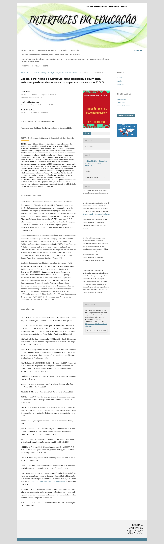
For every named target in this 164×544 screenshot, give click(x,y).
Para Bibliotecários (123, 106)
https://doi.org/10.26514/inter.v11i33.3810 (40, 121)
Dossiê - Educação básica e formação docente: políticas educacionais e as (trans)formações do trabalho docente (65, 60)
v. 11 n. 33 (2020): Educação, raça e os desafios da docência (58, 73)
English (119, 78)
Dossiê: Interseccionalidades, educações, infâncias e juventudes (51, 55)
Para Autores (121, 102)
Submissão (74, 50)
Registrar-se (114, 6)
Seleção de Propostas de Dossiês (52, 50)
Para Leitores (121, 99)
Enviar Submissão (126, 116)
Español (119, 81)
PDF (88, 133)
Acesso (124, 6)
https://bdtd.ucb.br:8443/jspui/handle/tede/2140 (47, 481)
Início (23, 50)
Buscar (138, 50)
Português (120, 84)
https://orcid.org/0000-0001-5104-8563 (31, 97)
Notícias (35, 66)
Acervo (25, 66)
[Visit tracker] (127, 136)
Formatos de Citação (96, 330)
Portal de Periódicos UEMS (96, 6)
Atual (31, 50)
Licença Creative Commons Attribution (96, 214)
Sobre (46, 66)
